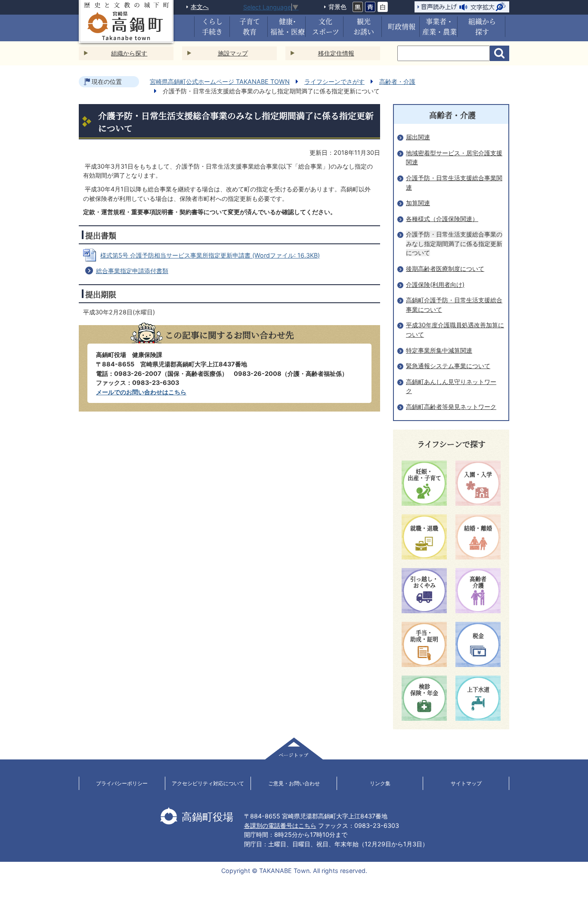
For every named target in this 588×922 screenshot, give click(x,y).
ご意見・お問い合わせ (294, 783)
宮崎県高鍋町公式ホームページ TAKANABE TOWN (220, 81)
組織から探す (129, 53)
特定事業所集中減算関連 (439, 350)
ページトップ (294, 748)
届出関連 (418, 137)
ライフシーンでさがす (334, 81)
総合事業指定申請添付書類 (132, 270)
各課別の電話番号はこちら (280, 825)
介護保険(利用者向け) (435, 284)
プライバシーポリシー (122, 783)
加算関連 (418, 202)
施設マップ (233, 53)
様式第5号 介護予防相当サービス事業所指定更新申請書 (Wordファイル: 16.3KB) (210, 255)
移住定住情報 (336, 53)
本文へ (200, 6)
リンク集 (380, 783)
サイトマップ (466, 783)
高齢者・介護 (397, 81)
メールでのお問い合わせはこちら (141, 392)
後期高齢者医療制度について (445, 268)
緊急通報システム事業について (448, 365)
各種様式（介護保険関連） (442, 218)
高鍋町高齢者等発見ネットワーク (451, 406)
